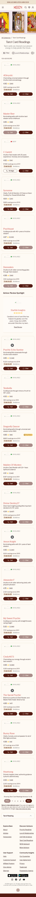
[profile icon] (32, 7)
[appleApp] (13, 876)
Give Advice (7, 867)
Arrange (11, 171)
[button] (31, 816)
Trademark (23, 867)
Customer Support (9, 860)
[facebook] (16, 880)
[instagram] (12, 880)
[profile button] (32, 7)
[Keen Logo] (18, 7)
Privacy (22, 864)
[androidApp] (23, 876)
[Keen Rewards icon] (29, 7)
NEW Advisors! (25, 844)
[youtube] (24, 880)
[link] (12, 345)
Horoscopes (7, 837)
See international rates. (23, 809)
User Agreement (25, 860)
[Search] (25, 7)
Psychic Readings (26, 830)
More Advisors (24, 848)
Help (4, 856)
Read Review (18, 327)
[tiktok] (20, 880)
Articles (5, 833)
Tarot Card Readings (26, 840)
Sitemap (6, 871)
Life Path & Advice (26, 837)
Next (28, 801)
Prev (7, 801)
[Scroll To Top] (18, 890)
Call (11, 94)
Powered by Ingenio (26, 871)
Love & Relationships (27, 833)
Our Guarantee (25, 856)
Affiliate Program (8, 864)
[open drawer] (3, 7)
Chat (26, 94)
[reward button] (29, 7)
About (5, 830)
